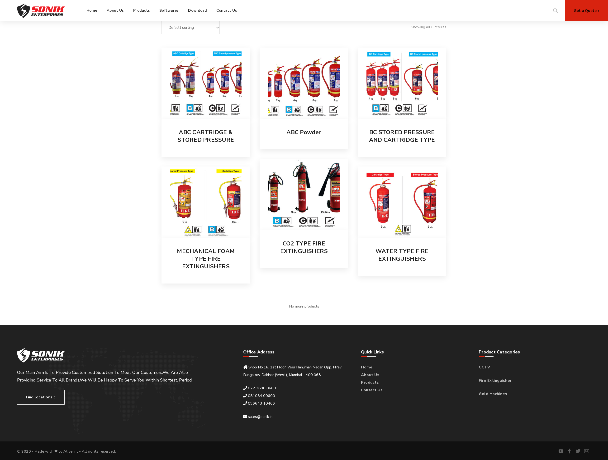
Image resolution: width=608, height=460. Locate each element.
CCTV (484, 367)
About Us (370, 374)
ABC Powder (303, 132)
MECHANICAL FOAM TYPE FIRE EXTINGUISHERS (206, 258)
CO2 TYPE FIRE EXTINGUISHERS (304, 247)
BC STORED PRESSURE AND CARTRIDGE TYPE (402, 136)
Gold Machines (493, 393)
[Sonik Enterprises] (41, 10)
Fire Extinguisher (495, 380)
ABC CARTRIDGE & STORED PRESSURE (206, 136)
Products (370, 382)
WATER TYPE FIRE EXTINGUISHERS (402, 255)
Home (366, 367)
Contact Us (372, 390)
